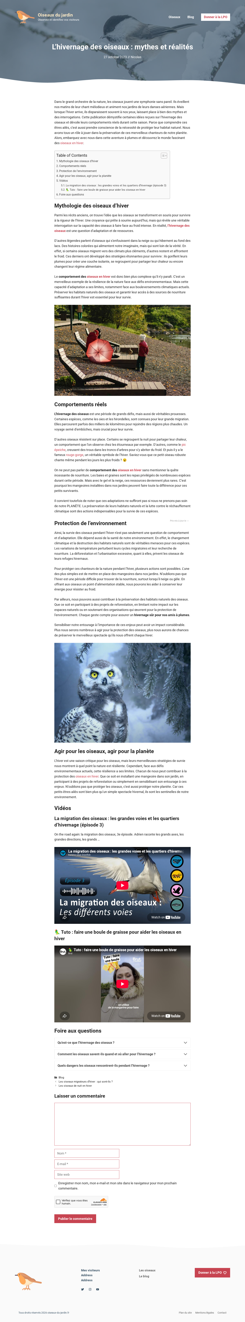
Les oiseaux (147, 1270)
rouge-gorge (74, 455)
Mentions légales (204, 1312)
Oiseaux (174, 17)
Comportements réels (72, 166)
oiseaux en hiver (71, 143)
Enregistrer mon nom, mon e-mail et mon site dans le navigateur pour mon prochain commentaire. (117, 1185)
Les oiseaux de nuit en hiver (75, 1085)
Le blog (144, 1276)
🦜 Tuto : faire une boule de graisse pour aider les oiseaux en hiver (105, 189)
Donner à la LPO (215, 17)
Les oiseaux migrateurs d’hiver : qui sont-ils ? (86, 1081)
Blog (190, 17)
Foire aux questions (71, 194)
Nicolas (136, 57)
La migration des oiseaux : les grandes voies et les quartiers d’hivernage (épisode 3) (116, 185)
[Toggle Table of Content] (162, 156)
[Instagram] (90, 1289)
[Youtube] (97, 1289)
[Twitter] (82, 1289)
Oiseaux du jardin (55, 15)
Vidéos (63, 180)
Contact (222, 1312)
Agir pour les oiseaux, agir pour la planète (85, 176)
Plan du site (185, 1312)
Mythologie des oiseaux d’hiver (78, 161)
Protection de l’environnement (78, 171)
